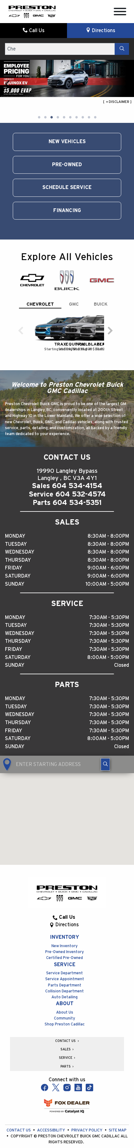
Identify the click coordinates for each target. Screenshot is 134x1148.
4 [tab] (57, 117)
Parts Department (64, 985)
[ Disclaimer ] (117, 102)
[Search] (122, 49)
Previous (7, 83)
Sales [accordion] (66, 1049)
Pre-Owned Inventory (64, 952)
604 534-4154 (77, 485)
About (65, 1003)
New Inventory (64, 946)
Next (126, 83)
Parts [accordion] (66, 1066)
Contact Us (19, 1130)
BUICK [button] (101, 304)
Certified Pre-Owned (64, 958)
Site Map (118, 1130)
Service (64, 964)
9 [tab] (88, 117)
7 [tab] (76, 117)
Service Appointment (64, 979)
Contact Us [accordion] (66, 1041)
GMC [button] (74, 304)
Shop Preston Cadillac (65, 1024)
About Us (64, 1012)
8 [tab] (82, 117)
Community (64, 1018)
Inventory (64, 937)
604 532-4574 (80, 494)
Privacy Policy (87, 1130)
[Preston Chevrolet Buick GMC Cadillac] (32, 11)
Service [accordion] (66, 1057)
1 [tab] (39, 117)
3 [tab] (51, 117)
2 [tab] (45, 117)
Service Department (64, 973)
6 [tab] (70, 117)
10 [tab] (95, 117)
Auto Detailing (64, 997)
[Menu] (120, 12)
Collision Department (64, 991)
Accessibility (51, 1130)
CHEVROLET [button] (40, 304)
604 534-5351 (77, 502)
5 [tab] (63, 117)
